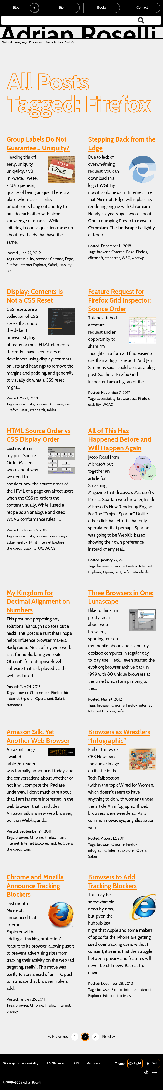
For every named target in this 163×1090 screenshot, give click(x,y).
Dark (155, 1063)
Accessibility (30, 1063)
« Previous (58, 1036)
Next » (108, 1036)
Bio (61, 7)
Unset (154, 1072)
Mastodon (93, 1063)
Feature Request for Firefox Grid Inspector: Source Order (119, 300)
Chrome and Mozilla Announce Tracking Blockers (35, 885)
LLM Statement (55, 1063)
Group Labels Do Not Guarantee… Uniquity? (38, 143)
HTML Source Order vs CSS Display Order (38, 435)
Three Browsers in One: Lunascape (120, 597)
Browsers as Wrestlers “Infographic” (119, 736)
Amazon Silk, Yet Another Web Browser (38, 736)
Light (137, 1063)
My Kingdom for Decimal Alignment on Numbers (38, 601)
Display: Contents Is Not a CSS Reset (35, 295)
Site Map (9, 1063)
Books (101, 7)
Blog (16, 7)
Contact (142, 7)
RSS (76, 1063)
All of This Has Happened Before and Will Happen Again (119, 439)
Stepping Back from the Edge (121, 143)
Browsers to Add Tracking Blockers (112, 881)
